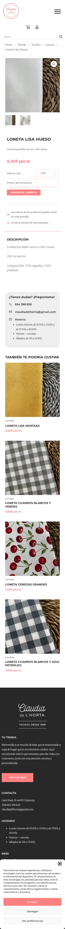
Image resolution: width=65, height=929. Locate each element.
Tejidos (36, 44)
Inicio (8, 44)
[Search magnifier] (60, 36)
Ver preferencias (32, 920)
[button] (60, 863)
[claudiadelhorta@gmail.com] (10, 312)
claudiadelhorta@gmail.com (35, 312)
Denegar (32, 911)
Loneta (50, 44)
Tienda (22, 44)
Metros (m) (14, 173)
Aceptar (32, 902)
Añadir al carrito (23, 192)
